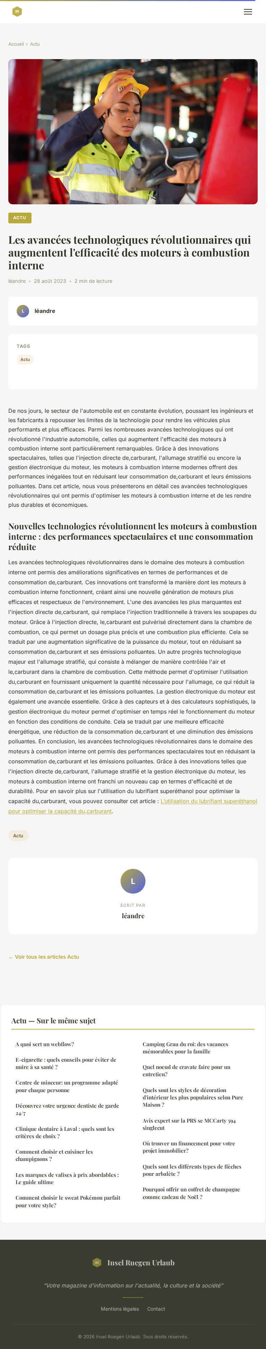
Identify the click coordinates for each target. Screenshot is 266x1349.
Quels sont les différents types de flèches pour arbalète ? (192, 1170)
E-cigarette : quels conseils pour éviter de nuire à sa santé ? (66, 1063)
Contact (156, 1309)
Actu (35, 44)
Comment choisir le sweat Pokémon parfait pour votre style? (68, 1201)
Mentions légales (120, 1309)
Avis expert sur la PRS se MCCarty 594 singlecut (189, 1124)
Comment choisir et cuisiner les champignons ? (54, 1155)
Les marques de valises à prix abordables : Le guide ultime (67, 1178)
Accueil (16, 44)
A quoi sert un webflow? (45, 1044)
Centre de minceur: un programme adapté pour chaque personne (67, 1086)
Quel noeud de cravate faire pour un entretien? (186, 1070)
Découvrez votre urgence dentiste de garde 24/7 (67, 1109)
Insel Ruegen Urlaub (141, 1262)
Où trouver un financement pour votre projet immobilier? (189, 1147)
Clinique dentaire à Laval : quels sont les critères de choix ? (65, 1132)
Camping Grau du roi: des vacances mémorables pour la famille (185, 1048)
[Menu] (248, 11)
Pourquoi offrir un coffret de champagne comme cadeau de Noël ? (191, 1193)
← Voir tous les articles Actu (43, 956)
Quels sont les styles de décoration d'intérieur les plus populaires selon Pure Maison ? (193, 1097)
